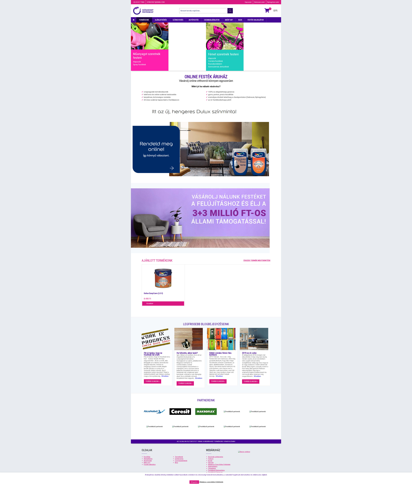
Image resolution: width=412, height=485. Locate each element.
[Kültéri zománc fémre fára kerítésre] (222, 339)
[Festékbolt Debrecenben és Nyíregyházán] (143, 11)
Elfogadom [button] (194, 482)
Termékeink (144, 20)
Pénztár (211, 463)
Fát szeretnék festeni (184, 26)
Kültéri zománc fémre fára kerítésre (220, 354)
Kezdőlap (133, 20)
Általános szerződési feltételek (211, 482)
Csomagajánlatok (212, 20)
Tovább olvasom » (152, 381)
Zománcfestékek (178, 42)
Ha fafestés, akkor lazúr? (187, 353)
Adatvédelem (212, 466)
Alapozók (137, 62)
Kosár (210, 461)
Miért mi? (229, 20)
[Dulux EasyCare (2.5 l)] (163, 279)
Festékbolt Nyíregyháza (216, 470)
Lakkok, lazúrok (177, 36)
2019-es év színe (249, 353)
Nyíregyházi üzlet (273, 2)
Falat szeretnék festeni (260, 26)
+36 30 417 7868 (138, 2)
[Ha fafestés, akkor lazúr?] (189, 339)
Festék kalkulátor (256, 20)
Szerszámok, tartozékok (181, 39)
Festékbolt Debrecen (215, 472)
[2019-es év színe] (255, 339)
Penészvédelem (253, 39)
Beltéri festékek (252, 33)
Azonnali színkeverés (215, 457)
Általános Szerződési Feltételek (219, 464)
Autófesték (194, 20)
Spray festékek (139, 64)
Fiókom (210, 459)
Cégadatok (212, 468)
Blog (240, 20)
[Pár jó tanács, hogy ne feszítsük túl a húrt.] (157, 339)
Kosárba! (149, 303)
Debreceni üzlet (259, 2)
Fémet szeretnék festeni (223, 54)
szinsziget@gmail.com (156, 2)
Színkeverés (178, 20)
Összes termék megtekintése (256, 260)
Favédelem (175, 30)
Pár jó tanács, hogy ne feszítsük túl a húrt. (153, 354)
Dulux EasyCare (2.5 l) (153, 293)
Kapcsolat (248, 2)
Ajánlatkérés (161, 20)
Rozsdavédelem (215, 64)
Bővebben (165, 376)
